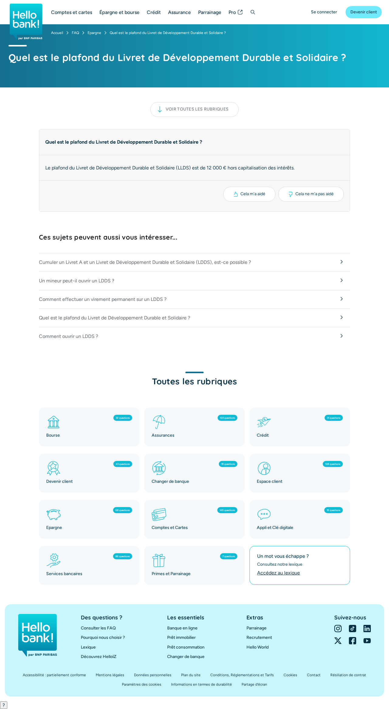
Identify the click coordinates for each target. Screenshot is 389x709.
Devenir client (363, 12)
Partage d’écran (254, 684)
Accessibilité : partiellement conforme (54, 675)
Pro (232, 12)
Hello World (257, 647)
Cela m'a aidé (252, 193)
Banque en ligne (182, 628)
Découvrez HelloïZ (98, 656)
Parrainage (209, 12)
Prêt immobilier (181, 637)
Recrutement (259, 637)
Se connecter (324, 12)
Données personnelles (152, 675)
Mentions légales (110, 675)
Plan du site (191, 675)
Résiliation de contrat (348, 675)
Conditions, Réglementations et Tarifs (242, 675)
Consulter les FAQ (98, 628)
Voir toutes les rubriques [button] (197, 109)
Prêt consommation (186, 647)
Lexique (88, 647)
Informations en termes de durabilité (201, 684)
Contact (314, 675)
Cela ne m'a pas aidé (314, 193)
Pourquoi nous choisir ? (103, 637)
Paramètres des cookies (141, 684)
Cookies (290, 675)
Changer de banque (186, 656)
